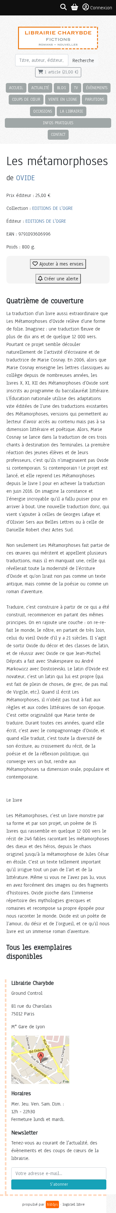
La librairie (71, 111)
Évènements (96, 87)
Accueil (16, 87)
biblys (52, 1204)
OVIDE (25, 178)
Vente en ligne (62, 99)
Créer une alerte (60, 278)
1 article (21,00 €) (60, 72)
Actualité (40, 87)
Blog (61, 87)
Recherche (83, 60)
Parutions (94, 99)
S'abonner (59, 1184)
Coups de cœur (26, 99)
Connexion (101, 8)
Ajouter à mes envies (60, 264)
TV (76, 87)
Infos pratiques (58, 123)
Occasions (42, 111)
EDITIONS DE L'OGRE (52, 208)
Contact (58, 134)
